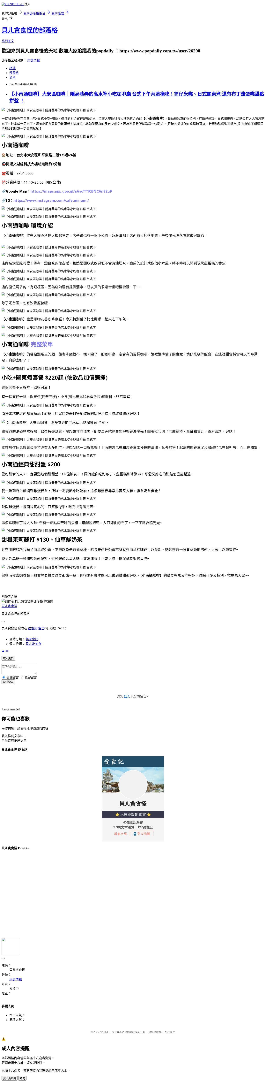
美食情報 (33, 60)
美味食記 (32, 639)
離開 (22, 1078)
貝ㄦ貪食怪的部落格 (30, 30)
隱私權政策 (155, 1031)
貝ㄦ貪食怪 (9, 606)
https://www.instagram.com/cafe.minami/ (51, 200)
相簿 (12, 68)
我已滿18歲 (9, 1078)
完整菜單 (42, 344)
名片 (12, 77)
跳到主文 (8, 41)
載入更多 (8, 658)
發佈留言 (8, 682)
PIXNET (104, 1031)
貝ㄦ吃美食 (33, 644)
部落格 (14, 72)
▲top (5, 650)
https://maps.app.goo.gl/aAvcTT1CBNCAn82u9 (71, 191)
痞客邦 (32, 628)
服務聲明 (170, 1031)
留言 (41, 628)
